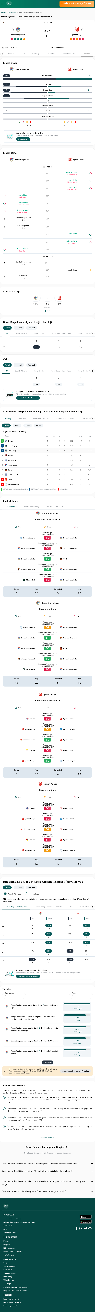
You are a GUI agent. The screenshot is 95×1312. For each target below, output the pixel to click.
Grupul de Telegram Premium (15, 1290)
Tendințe (7, 1283)
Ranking (35, 54)
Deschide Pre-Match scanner (28, 398)
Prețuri (6, 1263)
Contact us (7, 1226)
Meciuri (3, 12)
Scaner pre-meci (9, 1273)
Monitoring (7, 1277)
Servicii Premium (9, 1266)
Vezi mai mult (47, 1062)
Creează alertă (23, 139)
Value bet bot (9, 1280)
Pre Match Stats (69, 54)
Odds (23, 54)
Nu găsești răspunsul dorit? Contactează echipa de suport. (47, 1153)
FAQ (5, 1229)
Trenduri (86, 54)
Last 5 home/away (31, 507)
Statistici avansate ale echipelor (16, 1287)
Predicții (11, 54)
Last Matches (51, 54)
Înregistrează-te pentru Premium (75, 1071)
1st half (19, 328)
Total (7, 328)
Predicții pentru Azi (11, 1299)
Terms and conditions (12, 1219)
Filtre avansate (9, 1248)
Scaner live (7, 1270)
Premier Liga (12, 12)
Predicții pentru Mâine (12, 1302)
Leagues (6, 1244)
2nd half (31, 328)
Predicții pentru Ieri (11, 1306)
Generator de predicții (12, 1251)
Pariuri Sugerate (9, 1259)
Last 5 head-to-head (54, 507)
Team (74, 993)
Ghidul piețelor (9, 1233)
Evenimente (9, 993)
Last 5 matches (11, 507)
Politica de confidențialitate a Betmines (19, 1222)
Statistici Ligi (8, 1255)
